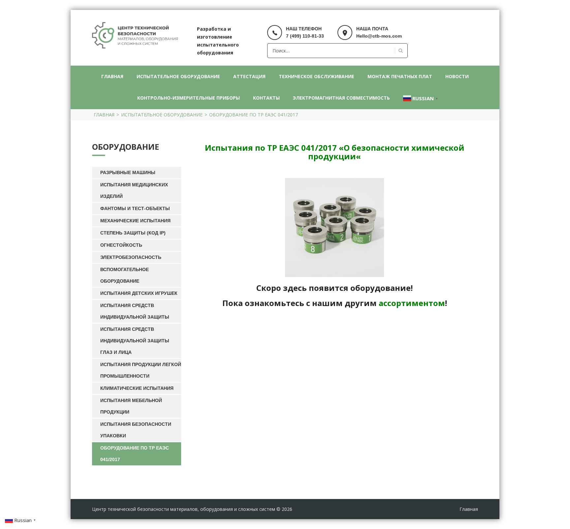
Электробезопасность (130, 257)
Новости (457, 76)
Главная (112, 76)
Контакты (266, 98)
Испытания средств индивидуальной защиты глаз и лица (134, 341)
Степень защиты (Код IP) (133, 232)
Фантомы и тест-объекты (135, 208)
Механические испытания (135, 220)
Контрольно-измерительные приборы (188, 98)
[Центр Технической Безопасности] (135, 35)
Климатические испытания (137, 388)
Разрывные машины (127, 172)
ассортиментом (412, 302)
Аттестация (249, 76)
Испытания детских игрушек (138, 293)
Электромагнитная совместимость (341, 98)
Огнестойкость (121, 245)
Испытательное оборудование (178, 76)
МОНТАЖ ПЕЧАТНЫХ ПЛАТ (399, 76)
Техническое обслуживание (316, 76)
